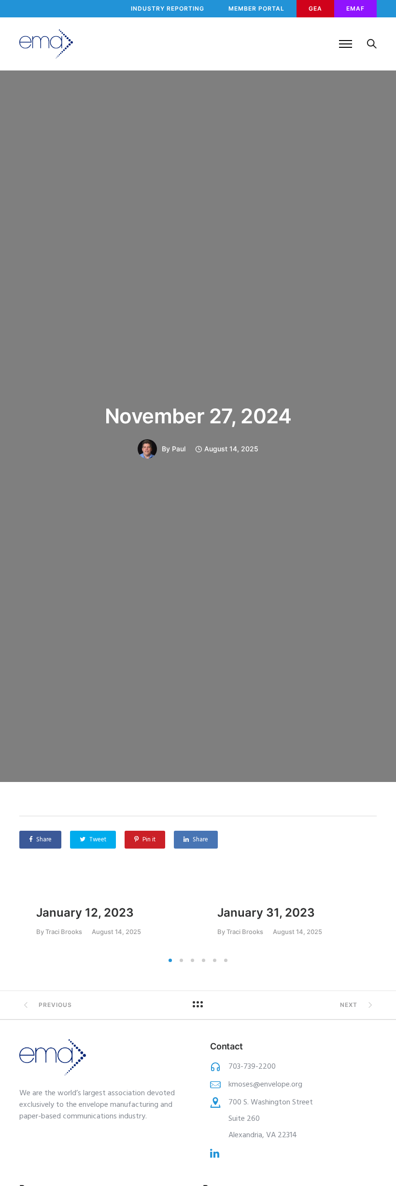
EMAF (355, 8)
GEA (315, 8)
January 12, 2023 (85, 913)
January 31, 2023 (266, 913)
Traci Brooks (63, 931)
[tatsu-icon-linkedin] (214, 1153)
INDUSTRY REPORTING (167, 8)
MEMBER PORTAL (256, 8)
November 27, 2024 (198, 416)
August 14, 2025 (116, 932)
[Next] (373, 917)
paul (178, 449)
